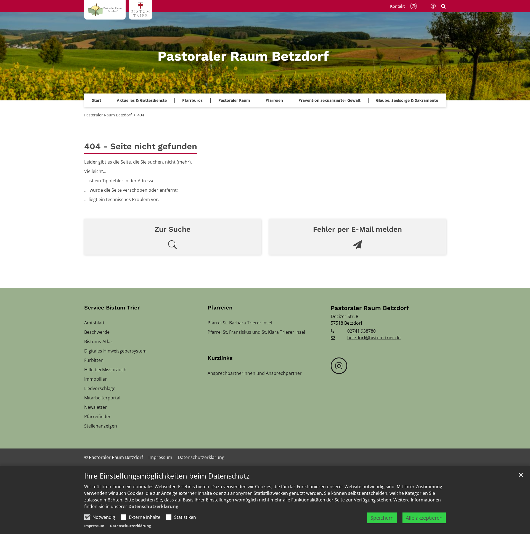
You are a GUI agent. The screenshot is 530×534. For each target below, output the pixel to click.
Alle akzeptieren (424, 517)
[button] (329, 100)
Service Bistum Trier (112, 307)
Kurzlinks (220, 358)
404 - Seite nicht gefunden (140, 146)
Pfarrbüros (192, 100)
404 (140, 115)
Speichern (382, 517)
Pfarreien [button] (274, 100)
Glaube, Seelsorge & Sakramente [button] (407, 100)
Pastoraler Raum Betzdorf (108, 115)
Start (96, 100)
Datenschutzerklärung (153, 506)
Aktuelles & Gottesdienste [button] (142, 100)
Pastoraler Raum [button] (234, 100)
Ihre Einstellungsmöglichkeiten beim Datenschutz (167, 475)
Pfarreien (220, 307)
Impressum (94, 525)
